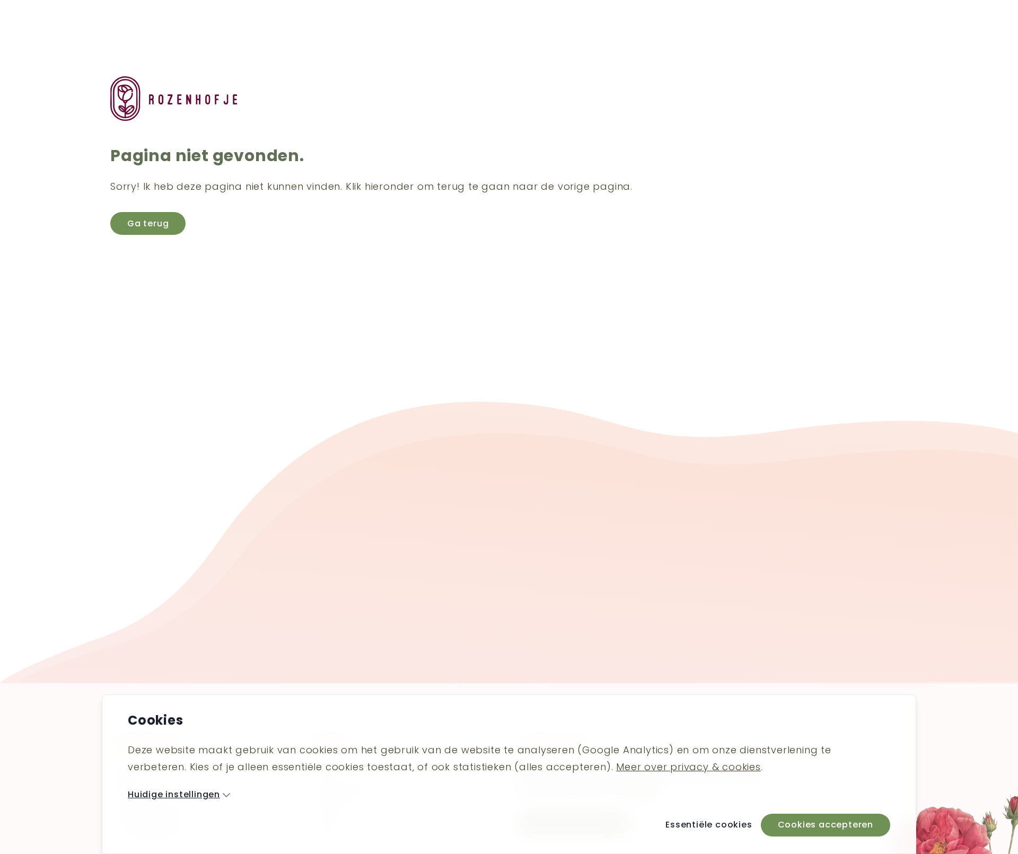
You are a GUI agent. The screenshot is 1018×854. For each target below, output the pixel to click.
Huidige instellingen (174, 794)
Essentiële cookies (708, 824)
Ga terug (148, 223)
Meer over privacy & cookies (688, 766)
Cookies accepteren (825, 824)
